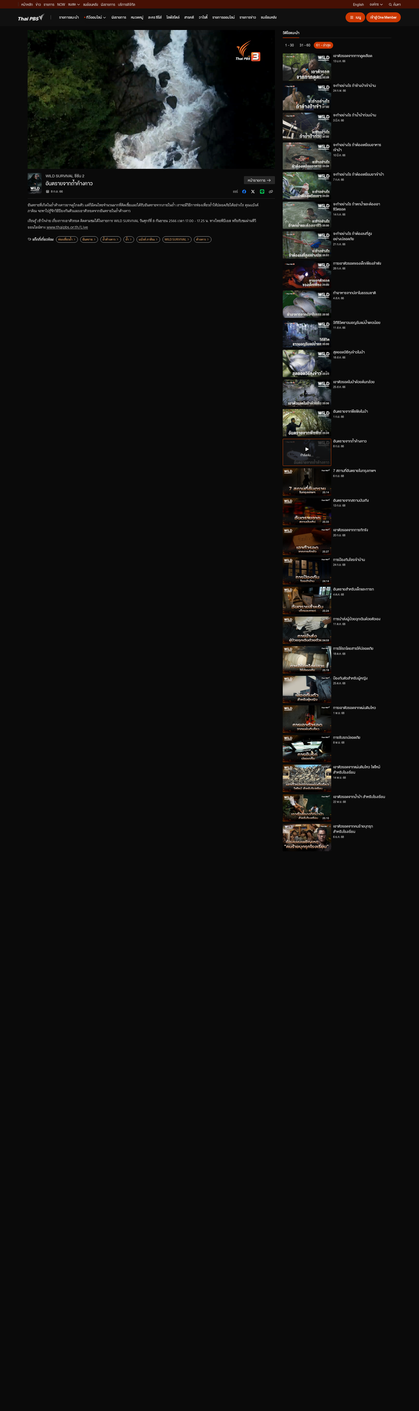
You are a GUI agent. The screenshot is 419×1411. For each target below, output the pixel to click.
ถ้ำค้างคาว (109, 239)
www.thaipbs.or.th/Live (67, 227)
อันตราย (87, 239)
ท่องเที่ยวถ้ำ (65, 239)
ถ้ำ (127, 239)
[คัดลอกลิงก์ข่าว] (271, 191)
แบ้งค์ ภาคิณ (147, 239)
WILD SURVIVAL (175, 239)
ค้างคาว (201, 239)
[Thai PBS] (31, 17)
